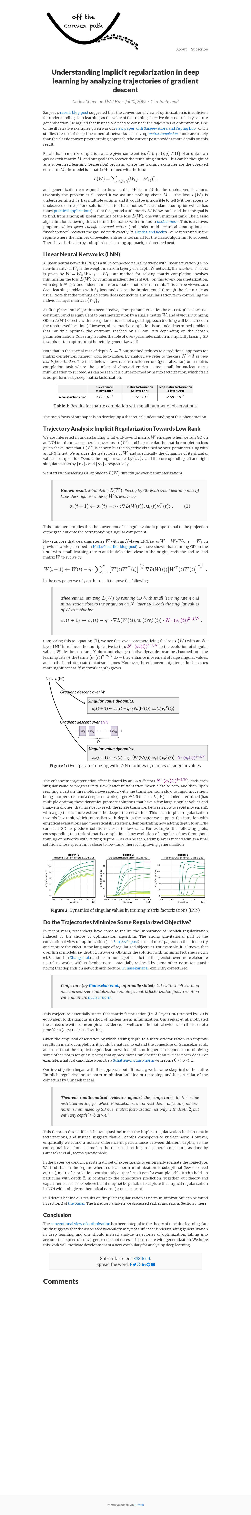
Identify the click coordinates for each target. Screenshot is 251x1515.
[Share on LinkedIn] (144, 1264)
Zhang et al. (79, 957)
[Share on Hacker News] (153, 1264)
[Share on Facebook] (131, 1264)
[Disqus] (125, 1338)
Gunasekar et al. (135, 968)
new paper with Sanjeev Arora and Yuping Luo (156, 128)
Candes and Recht (150, 232)
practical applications (72, 211)
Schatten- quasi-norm (133, 1060)
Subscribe (199, 49)
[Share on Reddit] (148, 1264)
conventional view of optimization (80, 1224)
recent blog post (74, 112)
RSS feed (141, 1258)
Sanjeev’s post (126, 941)
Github (139, 1505)
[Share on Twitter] (134, 1264)
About (181, 49)
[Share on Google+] (139, 1264)
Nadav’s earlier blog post (114, 546)
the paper (76, 1203)
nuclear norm (100, 997)
